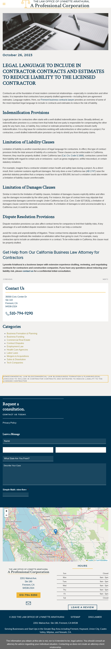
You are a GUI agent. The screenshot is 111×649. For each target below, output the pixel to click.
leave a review (82, 607)
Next (105, 279)
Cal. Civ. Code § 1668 (72, 155)
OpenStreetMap (102, 560)
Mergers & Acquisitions (18, 356)
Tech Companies (15, 363)
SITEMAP (75, 617)
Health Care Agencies (17, 350)
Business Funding (15, 337)
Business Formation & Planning (22, 333)
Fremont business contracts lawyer (57, 100)
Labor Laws (12, 353)
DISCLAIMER (95, 617)
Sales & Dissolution (16, 359)
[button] (4, 3)
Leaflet (90, 560)
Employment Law (15, 346)
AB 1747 (91, 171)
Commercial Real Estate (18, 340)
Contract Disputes (15, 343)
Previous (8, 279)
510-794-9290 (28, 595)
